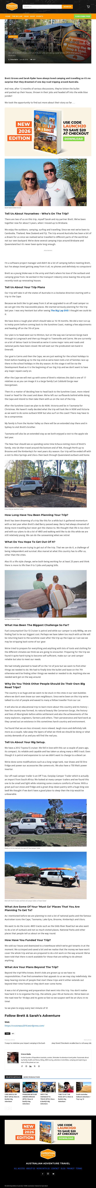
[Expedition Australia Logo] (12, 6)
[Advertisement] (48, 70)
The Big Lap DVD (60, 310)
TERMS (79, 1168)
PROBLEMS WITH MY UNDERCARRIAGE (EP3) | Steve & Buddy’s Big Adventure (29, 1099)
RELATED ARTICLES (13, 1077)
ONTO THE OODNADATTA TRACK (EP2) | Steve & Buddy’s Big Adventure (47, 1099)
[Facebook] (23, 1066)
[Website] (40, 1066)
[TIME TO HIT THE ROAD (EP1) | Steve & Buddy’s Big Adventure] (65, 1087)
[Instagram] (27, 1066)
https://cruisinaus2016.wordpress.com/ (24, 1025)
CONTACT (55, 1168)
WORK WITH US (43, 1168)
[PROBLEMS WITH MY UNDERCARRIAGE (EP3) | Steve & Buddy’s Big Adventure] (30, 1087)
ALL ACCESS (19, 1168)
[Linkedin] (31, 1066)
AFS (13, 1033)
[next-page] (9, 1108)
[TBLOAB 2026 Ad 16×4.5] (48, 1132)
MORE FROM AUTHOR (32, 1077)
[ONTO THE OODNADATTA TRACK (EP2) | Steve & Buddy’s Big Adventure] (48, 1087)
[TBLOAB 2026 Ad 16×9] (48, 132)
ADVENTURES (13, 36)
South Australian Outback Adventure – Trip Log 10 (83, 1097)
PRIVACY (70, 1168)
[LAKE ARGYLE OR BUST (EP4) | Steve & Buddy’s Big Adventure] (12, 1087)
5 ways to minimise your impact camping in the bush (25, 1043)
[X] (35, 1066)
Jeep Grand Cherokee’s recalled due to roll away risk (71, 1043)
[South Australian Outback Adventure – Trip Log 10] (83, 1087)
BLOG (63, 1168)
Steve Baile (14, 59)
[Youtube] (53, 1174)
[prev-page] (6, 1108)
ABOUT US (30, 1168)
